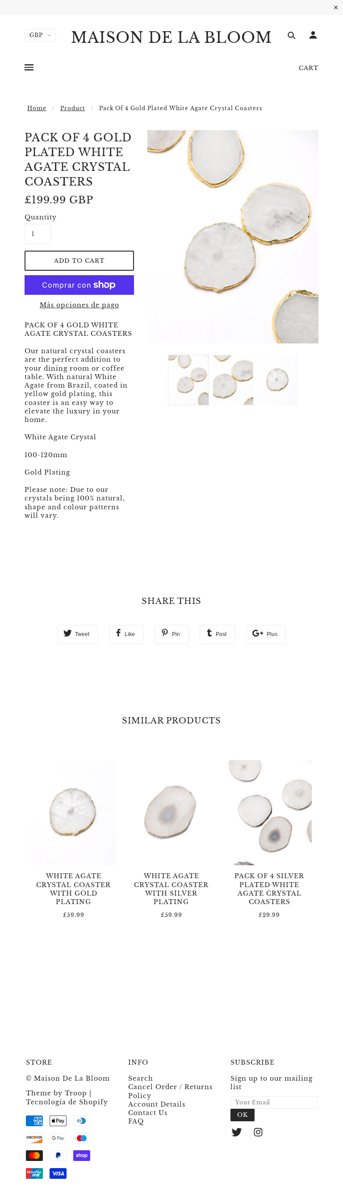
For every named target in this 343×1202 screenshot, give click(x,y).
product (72, 108)
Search (140, 1078)
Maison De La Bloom (171, 38)
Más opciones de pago (79, 305)
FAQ (136, 1121)
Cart (308, 68)
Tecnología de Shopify (67, 1102)
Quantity (38, 217)
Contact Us (147, 1113)
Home (36, 108)
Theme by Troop (56, 1093)
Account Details (156, 1104)
